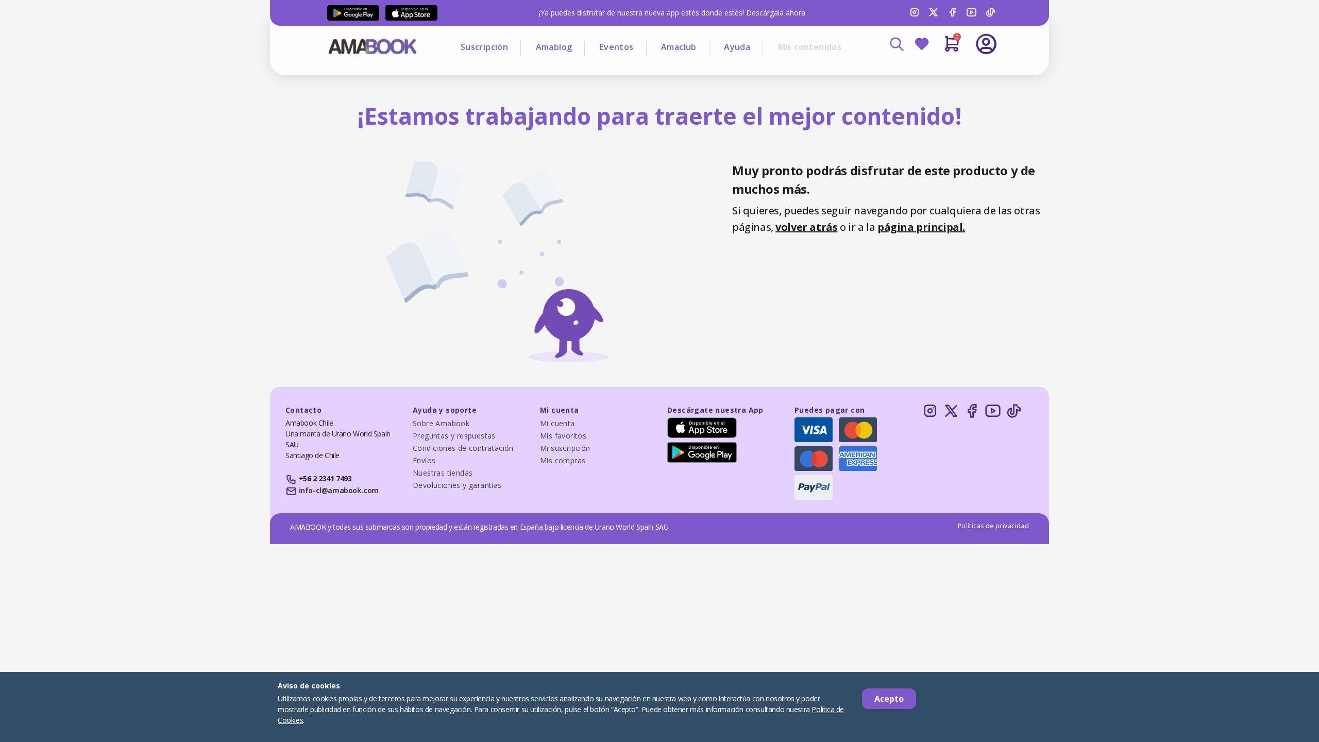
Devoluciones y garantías (457, 485)
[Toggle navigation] (943, 72)
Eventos (617, 47)
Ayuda (737, 47)
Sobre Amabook (441, 423)
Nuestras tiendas (442, 473)
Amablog (554, 47)
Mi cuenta (557, 423)
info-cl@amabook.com (339, 490)
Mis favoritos (563, 436)
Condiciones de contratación (463, 448)
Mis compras (562, 460)
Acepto (889, 698)
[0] (951, 48)
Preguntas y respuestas (454, 436)
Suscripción (484, 47)
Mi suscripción (565, 448)
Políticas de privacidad (993, 525)
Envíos (424, 460)
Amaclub (679, 47)
